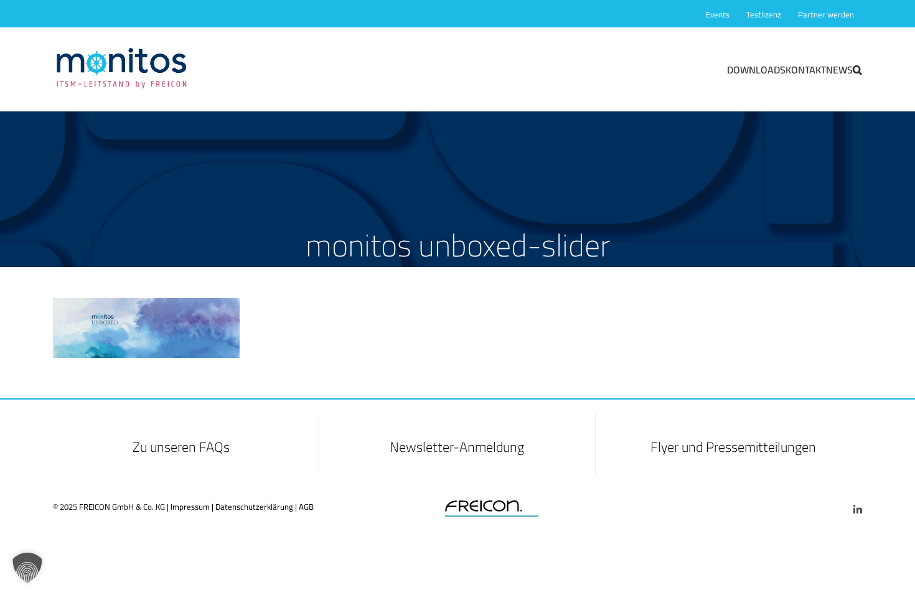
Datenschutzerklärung (254, 506)
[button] (857, 69)
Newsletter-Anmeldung (457, 447)
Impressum (190, 506)
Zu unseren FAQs (181, 447)
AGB (306, 506)
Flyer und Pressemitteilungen (733, 447)
